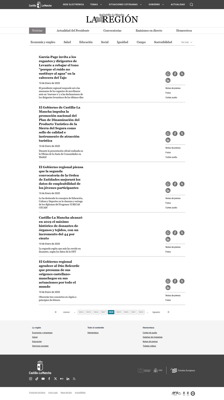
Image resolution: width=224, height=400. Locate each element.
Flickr (62, 378)
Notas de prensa (173, 88)
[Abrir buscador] (191, 4)
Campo (141, 42)
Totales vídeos (149, 346)
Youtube (43, 378)
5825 (88, 312)
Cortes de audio (150, 332)
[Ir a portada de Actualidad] (112, 19)
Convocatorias (112, 30)
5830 (126, 312)
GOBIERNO (154, 4)
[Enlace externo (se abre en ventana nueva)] (183, 393)
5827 (103, 312)
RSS (74, 378)
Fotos (168, 93)
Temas (94, 4)
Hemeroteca (184, 30)
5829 (118, 312)
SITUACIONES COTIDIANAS (123, 4)
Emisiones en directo (149, 30)
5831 (133, 312)
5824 (81, 312)
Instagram (30, 378)
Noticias (37, 30)
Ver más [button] (185, 42)
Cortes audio (171, 97)
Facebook (49, 378)
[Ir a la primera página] (58, 312)
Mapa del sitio (66, 393)
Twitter (55, 378)
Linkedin (68, 378)
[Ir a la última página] (166, 312)
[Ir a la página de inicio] (40, 4)
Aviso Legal (53, 393)
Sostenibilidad (163, 42)
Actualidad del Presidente (73, 30)
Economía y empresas (42, 332)
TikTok (37, 378)
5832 (141, 312)
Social (104, 42)
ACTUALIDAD (178, 4)
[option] (43, 42)
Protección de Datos (37, 393)
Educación (86, 42)
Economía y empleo (43, 42)
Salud (67, 42)
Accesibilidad (80, 393)
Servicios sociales (40, 346)
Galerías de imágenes (152, 337)
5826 (96, 312)
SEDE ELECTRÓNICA (73, 4)
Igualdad (122, 42)
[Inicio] (64, 367)
